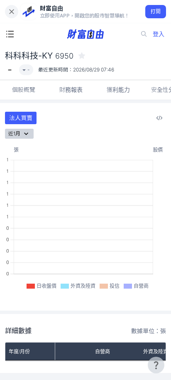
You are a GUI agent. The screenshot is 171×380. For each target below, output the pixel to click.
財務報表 (71, 89)
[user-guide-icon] (156, 365)
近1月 (14, 133)
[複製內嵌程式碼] (159, 118)
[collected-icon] (81, 55)
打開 (156, 11)
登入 (158, 33)
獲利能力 (118, 89)
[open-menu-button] (10, 34)
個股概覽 (23, 89)
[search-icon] (144, 34)
